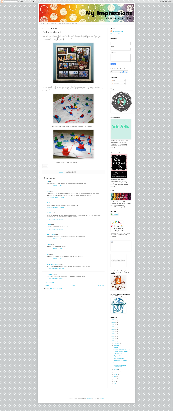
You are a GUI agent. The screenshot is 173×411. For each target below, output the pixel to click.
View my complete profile (117, 34)
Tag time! (116, 363)
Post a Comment (49, 282)
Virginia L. (50, 213)
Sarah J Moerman (118, 31)
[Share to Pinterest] (75, 172)
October (116, 369)
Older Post (101, 285)
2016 (113, 327)
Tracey (49, 244)
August (116, 374)
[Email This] (67, 172)
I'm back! (116, 347)
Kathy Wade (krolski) (53, 264)
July (115, 376)
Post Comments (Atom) (56, 288)
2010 (113, 341)
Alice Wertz (50, 274)
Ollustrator (89, 398)
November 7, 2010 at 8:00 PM (55, 249)
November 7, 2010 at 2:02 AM (55, 239)
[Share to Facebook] (73, 172)
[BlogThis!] (69, 172)
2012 (113, 336)
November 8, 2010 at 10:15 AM (55, 269)
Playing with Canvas (119, 356)
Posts (114, 80)
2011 (113, 338)
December (117, 343)
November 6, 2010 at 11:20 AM (55, 207)
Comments (116, 83)
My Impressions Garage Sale (68, 23)
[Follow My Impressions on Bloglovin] (119, 73)
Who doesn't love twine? (120, 360)
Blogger (102, 398)
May (115, 381)
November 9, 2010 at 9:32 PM (55, 279)
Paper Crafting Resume (48, 23)
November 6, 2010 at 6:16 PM (55, 229)
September (117, 372)
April (115, 383)
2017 (113, 324)
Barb (48, 191)
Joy (48, 254)
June (115, 379)
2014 (113, 331)
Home (73, 285)
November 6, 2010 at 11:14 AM (55, 197)
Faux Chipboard (118, 353)
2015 (113, 329)
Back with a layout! (119, 358)
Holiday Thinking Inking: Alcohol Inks (120, 366)
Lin (48, 181)
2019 (113, 320)
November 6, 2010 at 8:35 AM (55, 186)
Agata (48, 203)
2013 (113, 334)
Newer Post (46, 285)
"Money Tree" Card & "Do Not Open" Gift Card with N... (121, 350)
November (117, 345)
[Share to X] (71, 172)
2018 (113, 322)
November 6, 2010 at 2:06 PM (55, 219)
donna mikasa (51, 234)
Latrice (49, 224)
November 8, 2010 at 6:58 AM (55, 259)
